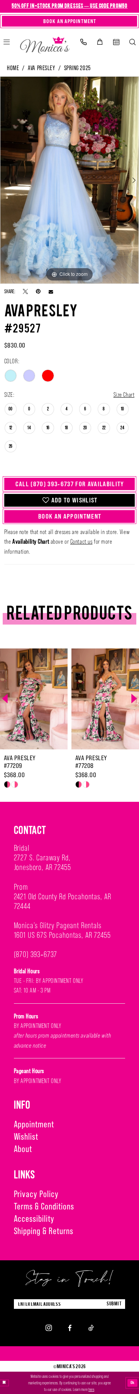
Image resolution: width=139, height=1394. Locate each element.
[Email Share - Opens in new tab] (50, 291)
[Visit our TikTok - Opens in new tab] (91, 1328)
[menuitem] (83, 42)
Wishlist (26, 1136)
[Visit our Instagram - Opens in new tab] (48, 1328)
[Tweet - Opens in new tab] (25, 291)
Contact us (81, 541)
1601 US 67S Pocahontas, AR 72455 (62, 935)
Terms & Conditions (44, 1206)
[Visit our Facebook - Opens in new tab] (70, 1328)
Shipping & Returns (43, 1231)
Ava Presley (41, 68)
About (23, 1149)
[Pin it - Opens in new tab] (38, 291)
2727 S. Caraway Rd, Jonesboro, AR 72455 (42, 862)
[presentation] (89, 698)
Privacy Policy (36, 1194)
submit (114, 1304)
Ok (133, 1383)
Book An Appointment (69, 516)
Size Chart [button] (124, 394)
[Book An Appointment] (116, 42)
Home (13, 68)
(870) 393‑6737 (36, 954)
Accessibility (34, 1218)
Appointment (34, 1124)
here (91, 1389)
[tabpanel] (69, 180)
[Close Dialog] (4, 1383)
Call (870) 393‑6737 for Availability (69, 484)
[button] (100, 42)
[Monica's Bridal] (45, 43)
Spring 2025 (77, 68)
